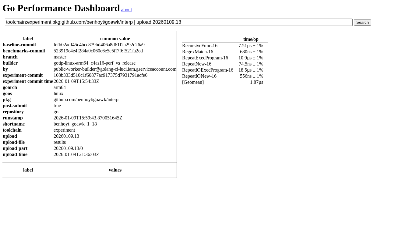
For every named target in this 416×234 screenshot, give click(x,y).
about (126, 9)
